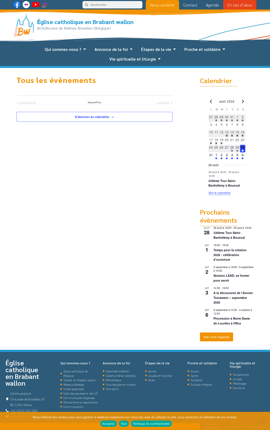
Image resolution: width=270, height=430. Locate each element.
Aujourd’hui (94, 102)
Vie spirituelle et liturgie (132, 59)
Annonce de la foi (111, 49)
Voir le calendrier (219, 193)
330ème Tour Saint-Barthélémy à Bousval (224, 183)
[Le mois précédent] (242, 101)
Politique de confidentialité (151, 423)
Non (124, 423)
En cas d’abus (239, 5)
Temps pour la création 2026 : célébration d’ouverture (230, 255)
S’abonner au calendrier (92, 117)
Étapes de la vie (156, 49)
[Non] (263, 421)
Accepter (108, 423)
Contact (190, 5)
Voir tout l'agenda (217, 337)
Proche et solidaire (202, 49)
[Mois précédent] (210, 101)
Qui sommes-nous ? (63, 49)
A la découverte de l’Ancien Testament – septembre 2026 (233, 297)
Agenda (212, 5)
